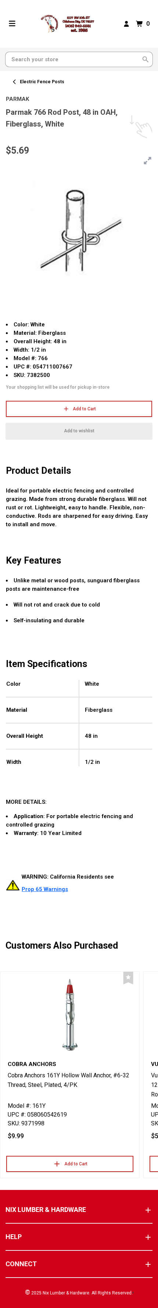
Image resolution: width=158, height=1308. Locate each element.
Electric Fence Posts (42, 81)
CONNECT (21, 1264)
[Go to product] (70, 1014)
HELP (14, 1237)
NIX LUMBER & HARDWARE (46, 1209)
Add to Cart (84, 408)
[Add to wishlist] (128, 978)
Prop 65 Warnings (45, 889)
